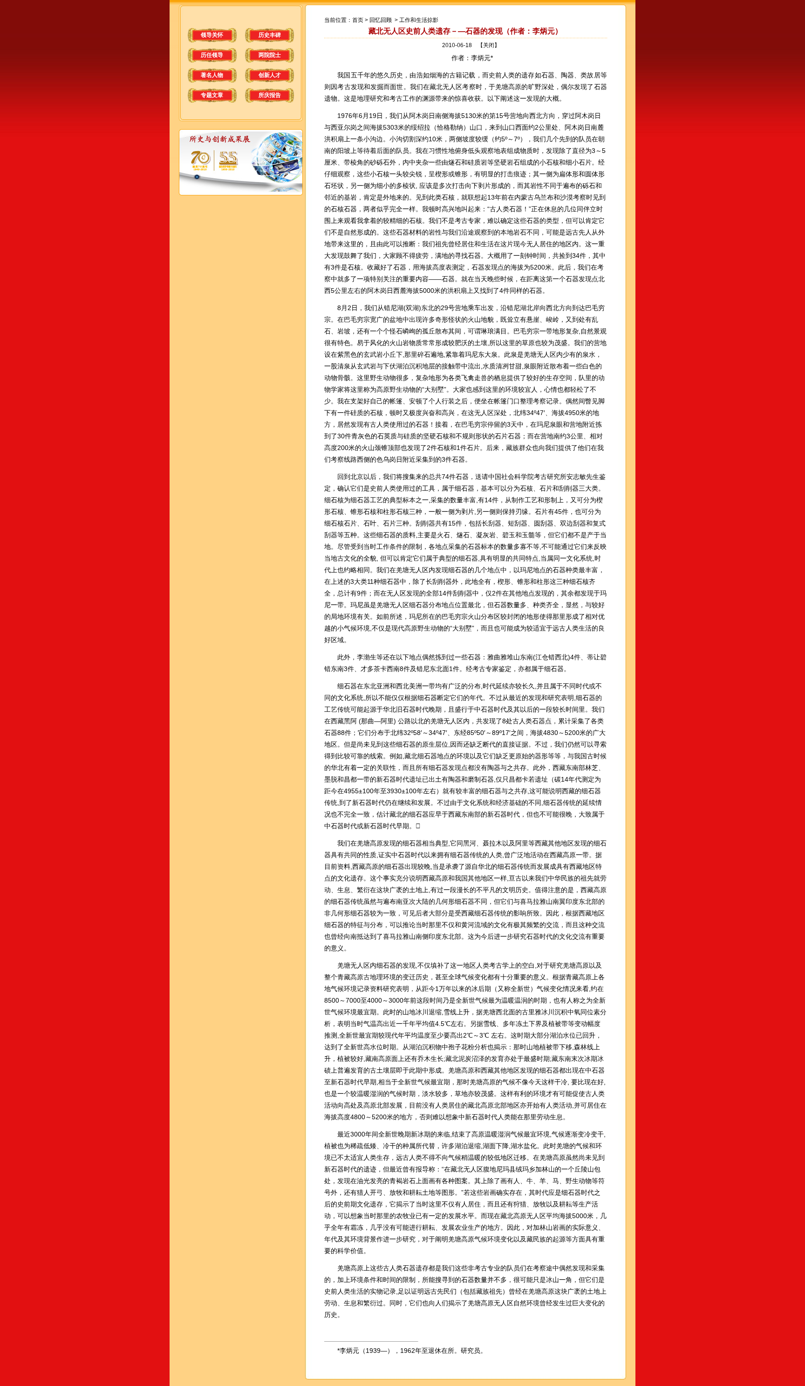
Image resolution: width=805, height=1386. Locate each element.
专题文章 (212, 95)
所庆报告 (270, 95)
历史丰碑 (270, 35)
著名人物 (212, 75)
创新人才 (270, 75)
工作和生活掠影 (418, 20)
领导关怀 (212, 35)
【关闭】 (489, 45)
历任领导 (212, 55)
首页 (357, 20)
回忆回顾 (380, 20)
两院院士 (270, 55)
